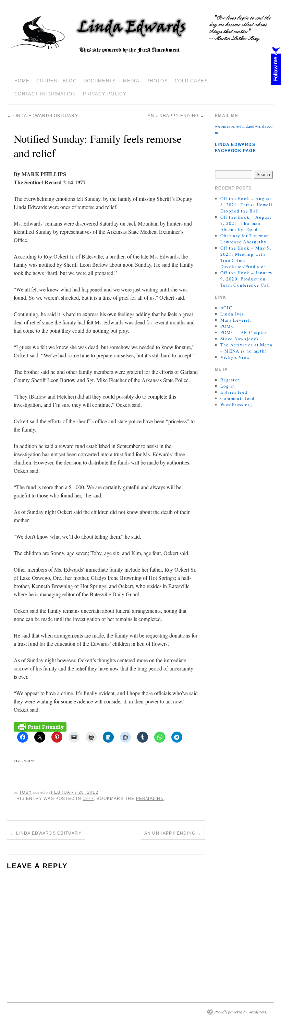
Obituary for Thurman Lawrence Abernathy (244, 238)
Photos (157, 80)
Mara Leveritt (236, 320)
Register (229, 380)
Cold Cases (191, 80)
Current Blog (56, 80)
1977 (88, 798)
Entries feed (234, 392)
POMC (227, 326)
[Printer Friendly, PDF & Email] (40, 726)
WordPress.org (236, 404)
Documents (100, 80)
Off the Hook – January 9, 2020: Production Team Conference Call (246, 278)
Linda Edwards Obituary (42, 115)
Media (131, 80)
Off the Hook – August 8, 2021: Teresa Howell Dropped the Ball (246, 204)
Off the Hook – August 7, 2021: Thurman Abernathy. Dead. (245, 223)
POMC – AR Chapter (243, 332)
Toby (25, 792)
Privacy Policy (104, 93)
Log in (227, 386)
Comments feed (237, 398)
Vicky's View (235, 357)
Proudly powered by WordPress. (240, 1011)
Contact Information (45, 93)
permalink (150, 798)
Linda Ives (232, 314)
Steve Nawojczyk (239, 338)
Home (21, 80)
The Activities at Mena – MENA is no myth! (246, 348)
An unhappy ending (176, 115)
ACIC (226, 308)
